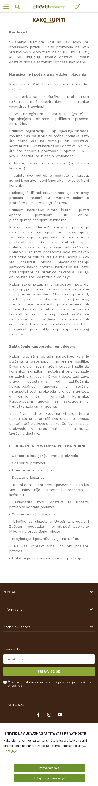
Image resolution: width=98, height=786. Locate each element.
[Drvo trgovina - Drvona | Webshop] (49, 6)
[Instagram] (49, 714)
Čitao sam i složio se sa (49, 684)
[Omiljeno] (78, 7)
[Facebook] (38, 714)
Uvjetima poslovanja (59, 682)
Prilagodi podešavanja (49, 778)
